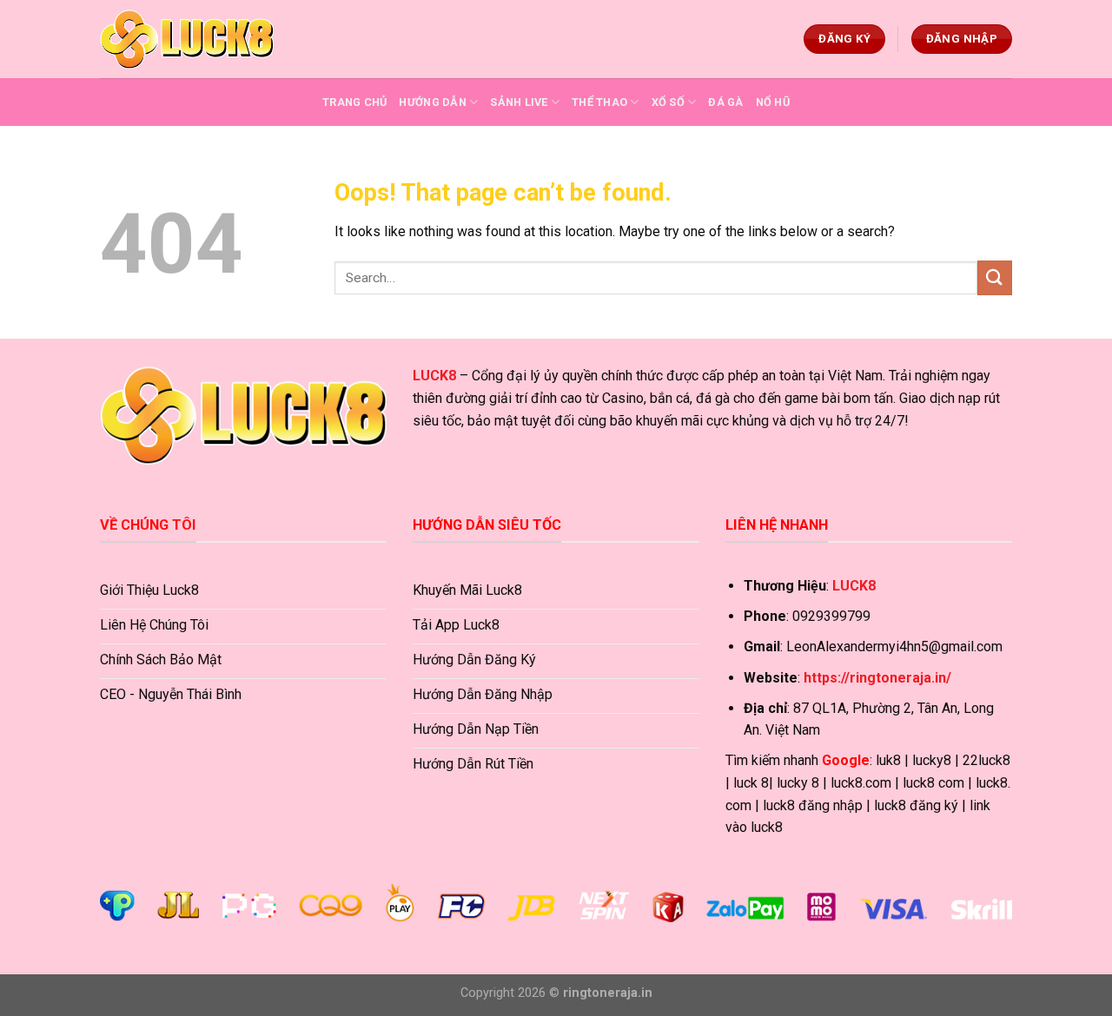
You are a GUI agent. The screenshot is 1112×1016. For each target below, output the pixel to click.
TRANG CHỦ (354, 102)
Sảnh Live (518, 102)
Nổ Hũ (773, 102)
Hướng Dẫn (432, 102)
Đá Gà (725, 102)
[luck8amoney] (187, 39)
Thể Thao (599, 102)
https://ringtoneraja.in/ (877, 678)
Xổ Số (668, 102)
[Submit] (994, 277)
